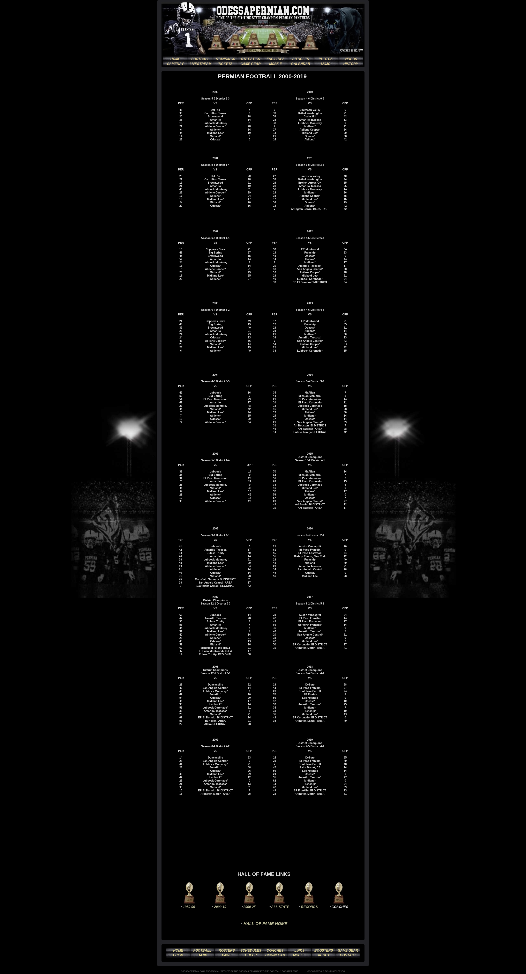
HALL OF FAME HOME (265, 923)
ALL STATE (280, 907)
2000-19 (220, 907)
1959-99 (189, 907)
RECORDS (309, 907)
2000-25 (249, 907)
